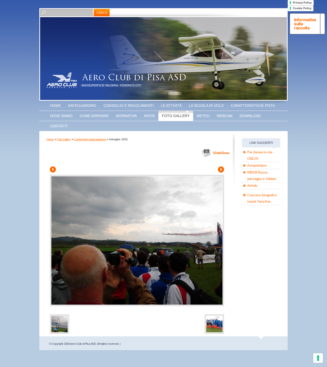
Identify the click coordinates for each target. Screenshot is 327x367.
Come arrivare (94, 116)
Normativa (126, 116)
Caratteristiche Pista (253, 106)
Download (250, 116)
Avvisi (149, 116)
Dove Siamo (61, 116)
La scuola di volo (206, 106)
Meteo (203, 116)
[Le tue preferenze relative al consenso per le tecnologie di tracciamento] (318, 358)
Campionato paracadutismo (90, 139)
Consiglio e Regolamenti (128, 106)
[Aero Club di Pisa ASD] (61, 80)
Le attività (171, 106)
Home (55, 106)
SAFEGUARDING (82, 106)
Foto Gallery (176, 116)
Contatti (59, 126)
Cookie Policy (302, 8)
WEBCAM (224, 116)
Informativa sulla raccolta (305, 23)
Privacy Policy (302, 2)
